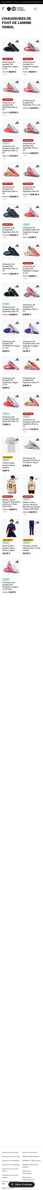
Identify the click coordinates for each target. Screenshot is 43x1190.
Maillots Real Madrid (30, 1156)
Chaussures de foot (10, 1152)
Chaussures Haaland (10, 1160)
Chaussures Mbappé (11, 1165)
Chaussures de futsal (11, 1156)
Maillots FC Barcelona (31, 1160)
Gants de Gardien (29, 1152)
